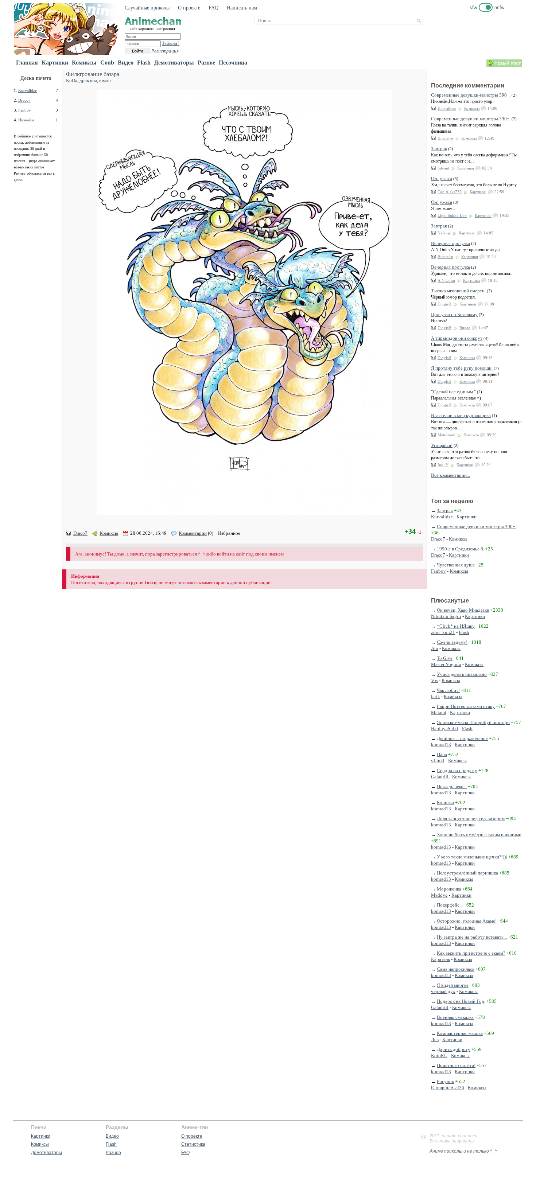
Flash (144, 62)
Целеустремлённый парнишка (467, 873)
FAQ (213, 8)
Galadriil (439, 776)
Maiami (438, 712)
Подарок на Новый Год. (461, 1001)
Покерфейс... (450, 905)
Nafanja (444, 233)
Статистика (193, 1144)
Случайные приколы (147, 8)
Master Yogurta (446, 664)
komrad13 (441, 744)
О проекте (189, 8)
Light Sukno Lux (452, 215)
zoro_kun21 (443, 632)
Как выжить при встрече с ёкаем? (471, 953)
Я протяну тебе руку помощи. (462, 368)
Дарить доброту (453, 1049)
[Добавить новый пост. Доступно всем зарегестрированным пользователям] (504, 65)
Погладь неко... (452, 786)
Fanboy (24, 110)
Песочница (233, 62)
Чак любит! (448, 690)
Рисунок (445, 1081)
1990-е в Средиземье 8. (460, 549)
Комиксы (84, 62)
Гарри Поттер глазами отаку (466, 706)
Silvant (443, 168)
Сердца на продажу (457, 770)
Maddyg (439, 895)
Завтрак (439, 148)
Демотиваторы (174, 62)
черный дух (443, 991)
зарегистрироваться (176, 554)
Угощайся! (442, 445)
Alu (434, 648)
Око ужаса (441, 178)
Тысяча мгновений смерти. (458, 290)
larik (435, 696)
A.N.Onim (446, 280)
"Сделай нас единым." (453, 391)
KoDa (71, 80)
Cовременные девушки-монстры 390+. (470, 95)
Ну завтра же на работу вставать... (472, 937)
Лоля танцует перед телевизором (471, 818)
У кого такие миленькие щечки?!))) (472, 857)
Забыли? (170, 43)
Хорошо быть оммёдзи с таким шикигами (479, 834)
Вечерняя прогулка (450, 243)
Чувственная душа (456, 565)
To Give (445, 658)
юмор (105, 80)
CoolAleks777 (450, 192)
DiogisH (444, 304)
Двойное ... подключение (462, 738)
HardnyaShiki (444, 728)
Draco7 (24, 100)
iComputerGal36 (447, 1087)
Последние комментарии (467, 85)
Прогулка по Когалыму (454, 314)
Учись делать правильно (462, 674)
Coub (107, 62)
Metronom (446, 435)
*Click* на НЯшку (456, 626)
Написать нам (242, 8)
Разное (206, 62)
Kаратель (440, 959)
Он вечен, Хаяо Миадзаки (463, 610)
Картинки (55, 62)
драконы (88, 80)
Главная (27, 62)
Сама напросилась (455, 969)
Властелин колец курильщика (461, 415)
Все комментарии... (450, 475)
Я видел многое (453, 985)
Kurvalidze (27, 90)
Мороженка (449, 889)
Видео (125, 62)
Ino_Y (443, 465)
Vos (434, 680)
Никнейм (26, 120)
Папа (442, 754)
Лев (435, 1039)
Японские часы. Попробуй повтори (473, 722)
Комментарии (193, 533)
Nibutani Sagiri (446, 616)
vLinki (437, 760)
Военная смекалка (455, 1017)
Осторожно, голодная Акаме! (467, 921)
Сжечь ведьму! (452, 642)
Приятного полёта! (456, 1065)
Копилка (445, 802)
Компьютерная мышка (460, 1033)
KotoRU (439, 1055)
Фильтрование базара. (93, 74)
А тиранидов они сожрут (456, 338)
